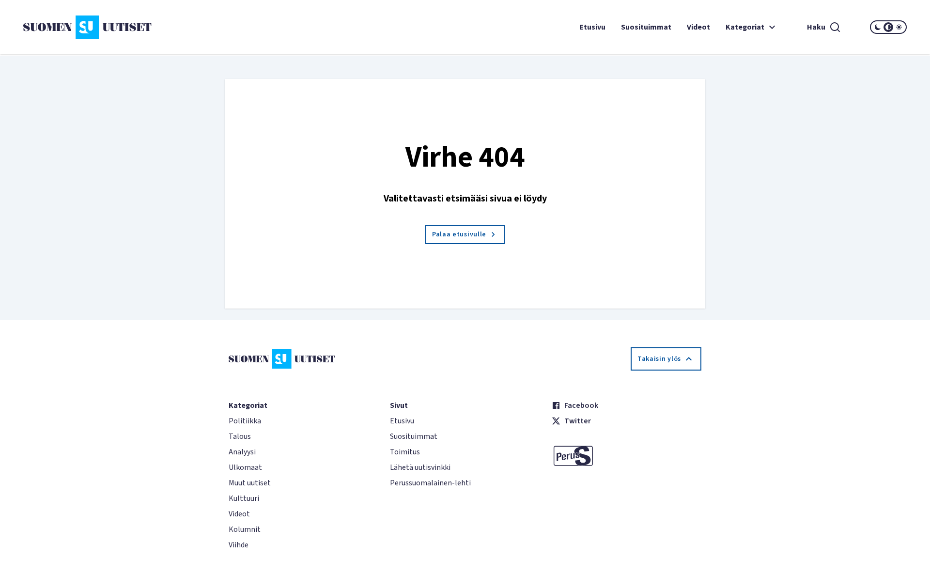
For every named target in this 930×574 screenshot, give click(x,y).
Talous (240, 436)
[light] (899, 27)
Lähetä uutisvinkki (420, 467)
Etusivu (592, 27)
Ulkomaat (245, 467)
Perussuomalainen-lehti (430, 483)
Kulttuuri (244, 498)
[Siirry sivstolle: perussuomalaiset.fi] (626, 455)
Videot (698, 27)
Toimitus (405, 452)
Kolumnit (245, 529)
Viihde (238, 545)
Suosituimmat (646, 27)
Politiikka (245, 421)
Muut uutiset (250, 483)
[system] (888, 27)
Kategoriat (745, 27)
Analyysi (242, 452)
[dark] (878, 27)
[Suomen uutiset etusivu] (96, 27)
